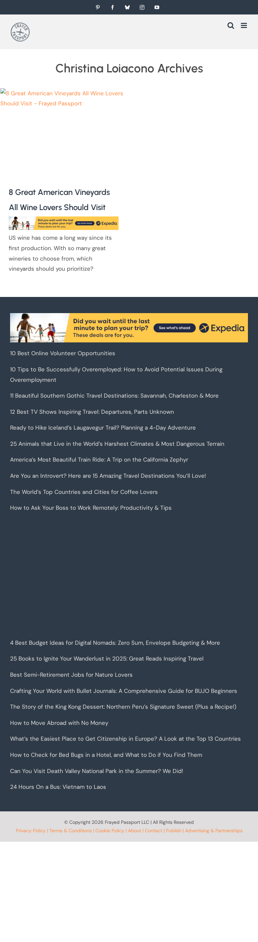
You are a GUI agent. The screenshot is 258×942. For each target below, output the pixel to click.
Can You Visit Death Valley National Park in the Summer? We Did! (96, 771)
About (134, 831)
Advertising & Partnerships (214, 831)
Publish (173, 831)
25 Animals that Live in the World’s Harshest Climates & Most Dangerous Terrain (117, 443)
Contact (153, 831)
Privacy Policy (31, 831)
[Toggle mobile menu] (244, 25)
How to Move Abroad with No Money (59, 723)
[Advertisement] (129, 575)
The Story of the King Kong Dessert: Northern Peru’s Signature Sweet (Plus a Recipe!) (123, 706)
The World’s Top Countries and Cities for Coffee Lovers (84, 492)
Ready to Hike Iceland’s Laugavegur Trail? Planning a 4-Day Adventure (103, 427)
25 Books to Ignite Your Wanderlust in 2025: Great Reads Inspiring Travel (107, 658)
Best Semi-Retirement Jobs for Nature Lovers (71, 674)
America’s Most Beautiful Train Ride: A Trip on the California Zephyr (99, 459)
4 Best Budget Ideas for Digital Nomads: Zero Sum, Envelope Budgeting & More (115, 642)
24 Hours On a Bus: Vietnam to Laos (58, 786)
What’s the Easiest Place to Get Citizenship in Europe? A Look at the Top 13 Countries (125, 738)
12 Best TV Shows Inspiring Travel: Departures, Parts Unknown (92, 411)
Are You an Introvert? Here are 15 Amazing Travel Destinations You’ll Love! (108, 475)
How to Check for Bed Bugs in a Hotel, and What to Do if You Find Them (106, 755)
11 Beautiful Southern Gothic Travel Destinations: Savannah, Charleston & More (114, 395)
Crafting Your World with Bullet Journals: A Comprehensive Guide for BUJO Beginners (123, 691)
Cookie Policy (109, 831)
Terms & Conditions (70, 831)
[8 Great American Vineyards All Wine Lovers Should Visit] (63, 130)
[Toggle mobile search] (230, 25)
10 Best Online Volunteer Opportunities (62, 353)
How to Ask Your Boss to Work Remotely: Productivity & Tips (91, 507)
